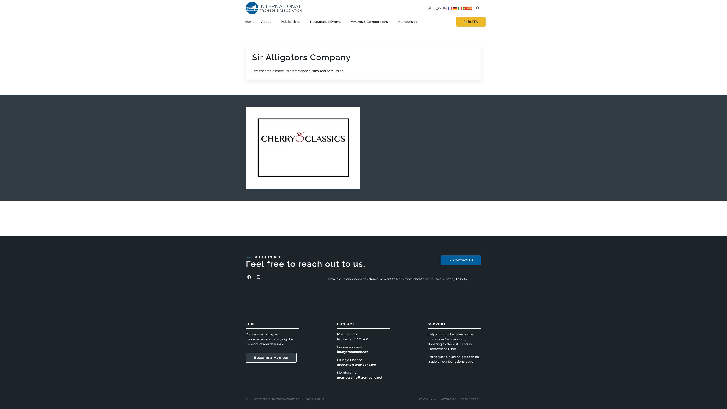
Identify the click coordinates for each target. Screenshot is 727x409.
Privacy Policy (427, 398)
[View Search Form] (477, 8)
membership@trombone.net (359, 377)
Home (249, 21)
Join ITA (471, 22)
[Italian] (460, 8)
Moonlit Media (470, 398)
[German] (455, 8)
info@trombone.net (352, 352)
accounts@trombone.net (356, 364)
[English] (445, 8)
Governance (448, 398)
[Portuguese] (465, 8)
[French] (450, 8)
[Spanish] (469, 8)
